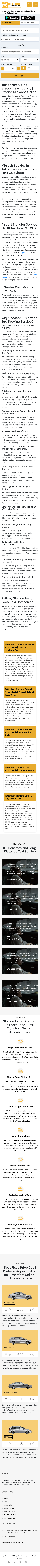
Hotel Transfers (9, 1511)
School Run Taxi (9, 1518)
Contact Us (8, 1505)
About (6, 1502)
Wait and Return (28, 22)
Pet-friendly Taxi (10, 1515)
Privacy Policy (9, 1508)
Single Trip (7, 22)
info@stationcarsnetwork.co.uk (12, 1542)
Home (6, 1498)
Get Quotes (20, 76)
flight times (25, 253)
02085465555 (9, 1536)
